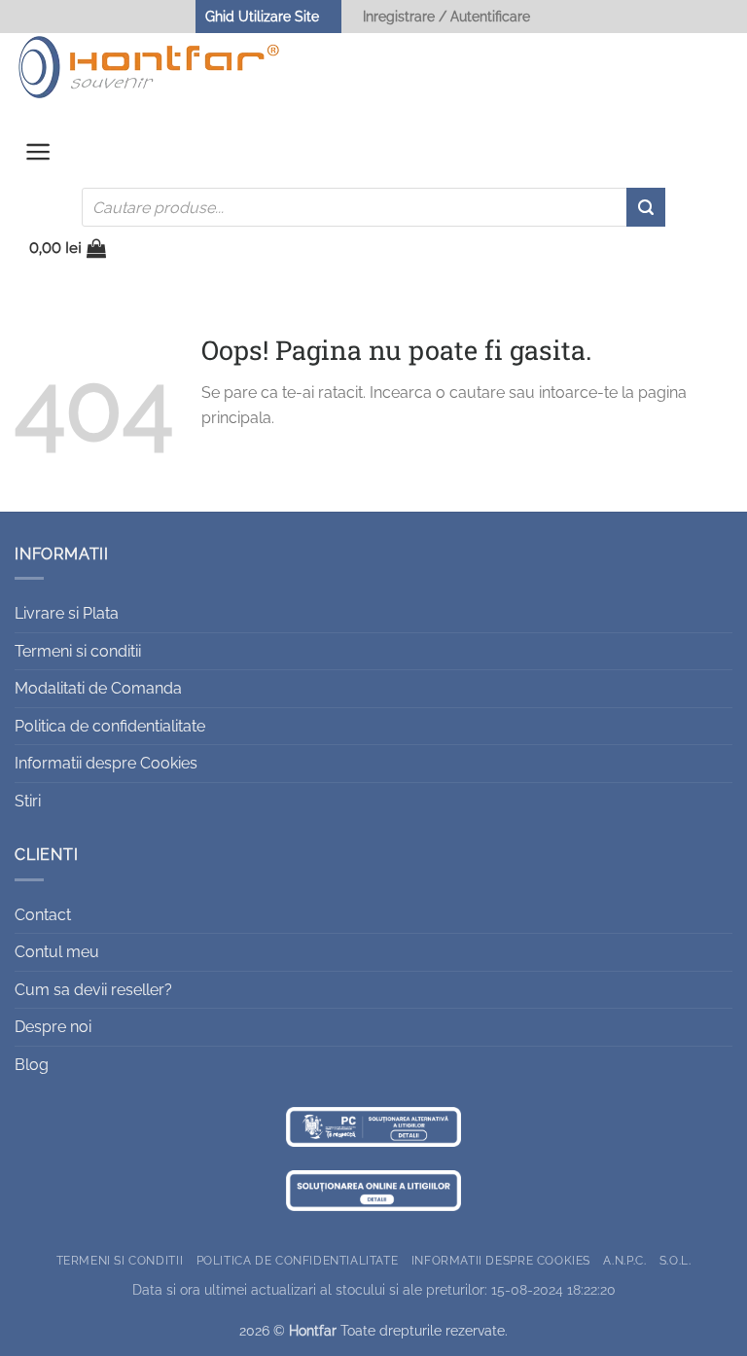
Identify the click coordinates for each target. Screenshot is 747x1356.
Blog (32, 1064)
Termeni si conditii (78, 651)
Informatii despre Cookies (106, 763)
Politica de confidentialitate (110, 726)
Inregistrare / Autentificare (446, 16)
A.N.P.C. (624, 1260)
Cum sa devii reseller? (93, 990)
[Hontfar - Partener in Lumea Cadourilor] (149, 67)
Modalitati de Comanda (98, 688)
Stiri (28, 801)
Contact (43, 915)
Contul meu (57, 952)
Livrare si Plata (67, 613)
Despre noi (53, 1026)
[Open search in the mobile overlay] (373, 207)
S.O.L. (675, 1260)
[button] (38, 156)
